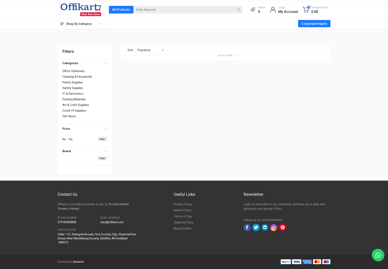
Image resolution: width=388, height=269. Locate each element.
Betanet (78, 261)
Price (66, 129)
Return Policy (182, 210)
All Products (121, 10)
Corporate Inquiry (314, 24)
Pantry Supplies (72, 82)
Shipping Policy (184, 222)
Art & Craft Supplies (75, 105)
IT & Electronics (72, 93)
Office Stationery (73, 71)
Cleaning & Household (77, 77)
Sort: (131, 50)
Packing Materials (74, 99)
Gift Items (69, 116)
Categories (70, 63)
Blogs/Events (182, 228)
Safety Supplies (72, 88)
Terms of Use (183, 216)
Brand (66, 151)
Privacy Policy (183, 204)
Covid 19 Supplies (74, 110)
